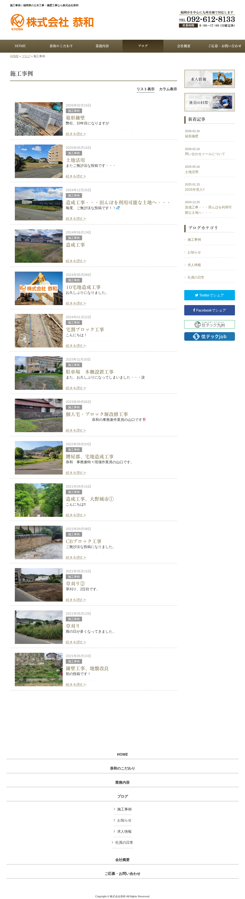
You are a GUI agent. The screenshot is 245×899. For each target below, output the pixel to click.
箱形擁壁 (75, 117)
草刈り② (75, 583)
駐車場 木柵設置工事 (90, 371)
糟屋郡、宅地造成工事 (90, 456)
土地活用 (75, 160)
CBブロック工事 (83, 541)
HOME (14, 56)
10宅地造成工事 (83, 287)
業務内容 (122, 782)
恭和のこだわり (122, 768)
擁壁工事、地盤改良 (87, 668)
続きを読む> (76, 134)
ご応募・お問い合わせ (122, 874)
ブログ (26, 56)
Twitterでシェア (211, 295)
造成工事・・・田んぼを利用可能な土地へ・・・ (118, 202)
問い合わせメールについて (205, 151)
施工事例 (74, 110)
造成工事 (75, 244)
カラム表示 (168, 89)
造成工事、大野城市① (90, 499)
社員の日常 (196, 277)
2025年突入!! (195, 187)
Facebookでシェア (210, 310)
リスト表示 (146, 89)
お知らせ (194, 252)
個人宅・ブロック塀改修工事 (97, 414)
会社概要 (122, 860)
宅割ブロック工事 (85, 329)
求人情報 (194, 265)
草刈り (73, 626)
